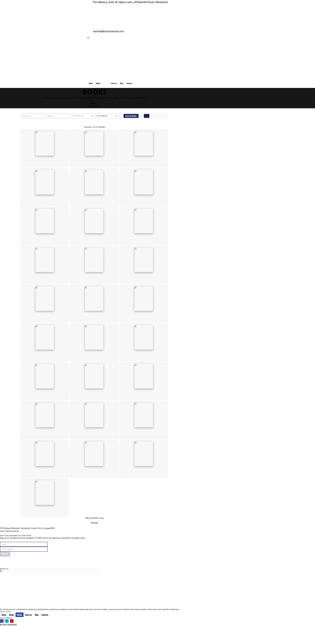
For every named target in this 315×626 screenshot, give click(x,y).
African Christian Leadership (44, 417)
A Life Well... (143, 378)
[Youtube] (12, 621)
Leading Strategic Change (44, 378)
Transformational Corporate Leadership (143, 184)
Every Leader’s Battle (94, 223)
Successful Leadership (94, 300)
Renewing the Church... (94, 378)
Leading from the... (94, 262)
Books (105, 83)
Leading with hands (44, 300)
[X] (7, 621)
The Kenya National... (94, 417)
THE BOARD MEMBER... (44, 145)
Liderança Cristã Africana (44, 223)
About (98, 83)
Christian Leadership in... (94, 184)
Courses (114, 83)
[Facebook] (2, 621)
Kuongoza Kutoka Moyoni (94, 145)
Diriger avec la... (44, 339)
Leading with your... (143, 262)
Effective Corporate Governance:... (44, 262)
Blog (121, 83)
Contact (129, 83)
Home (91, 83)
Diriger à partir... (94, 339)
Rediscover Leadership (44, 184)
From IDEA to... (143, 145)
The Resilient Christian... (143, 223)
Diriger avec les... (143, 300)
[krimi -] (141, 57)
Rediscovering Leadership (44, 456)
